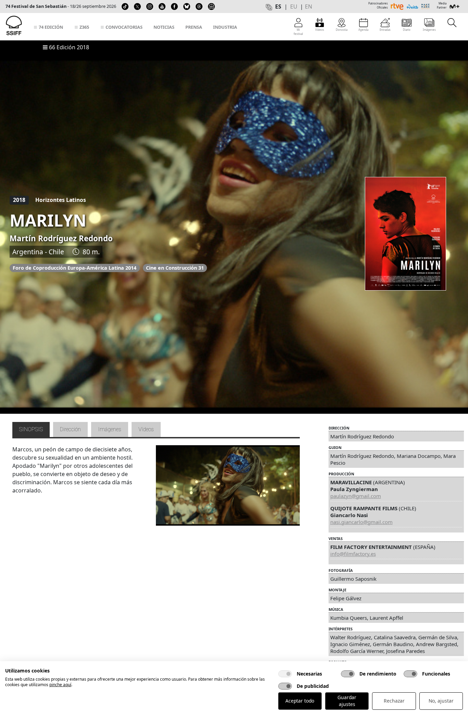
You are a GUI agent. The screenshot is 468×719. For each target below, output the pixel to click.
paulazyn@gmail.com (355, 495)
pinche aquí (60, 685)
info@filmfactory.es (353, 553)
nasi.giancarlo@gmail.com (361, 521)
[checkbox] (285, 673)
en (308, 6)
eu (293, 6)
